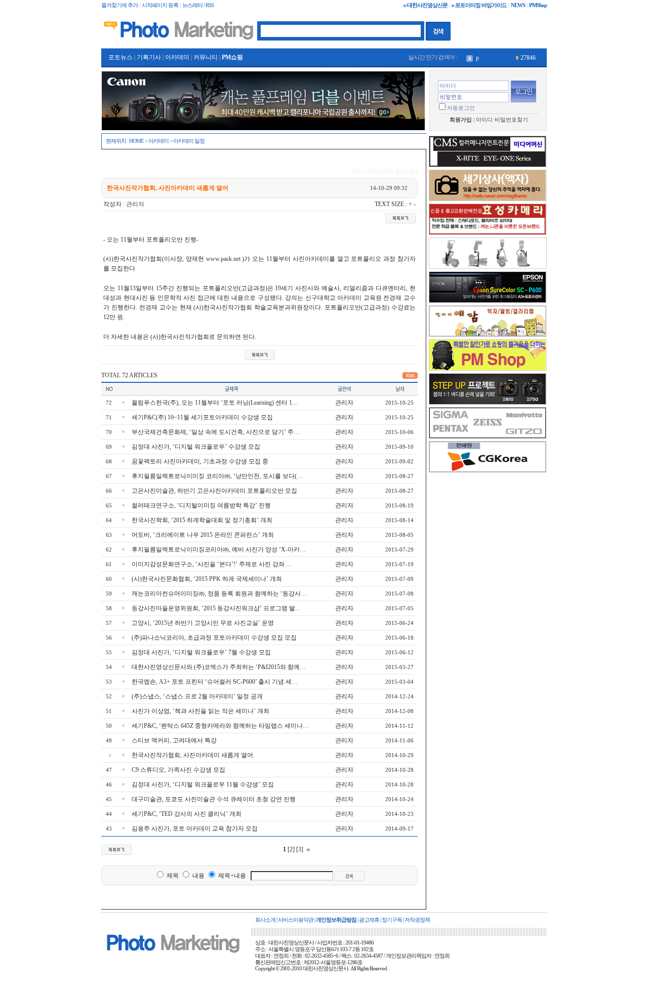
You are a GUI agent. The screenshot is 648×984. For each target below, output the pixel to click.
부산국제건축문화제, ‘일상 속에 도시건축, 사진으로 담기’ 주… (216, 432)
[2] (291, 849)
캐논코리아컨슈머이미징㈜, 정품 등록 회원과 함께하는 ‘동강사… (219, 593)
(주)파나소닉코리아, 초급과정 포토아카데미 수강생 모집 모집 (214, 637)
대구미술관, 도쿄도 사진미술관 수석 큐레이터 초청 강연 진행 (214, 799)
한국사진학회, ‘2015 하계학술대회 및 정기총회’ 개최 (202, 520)
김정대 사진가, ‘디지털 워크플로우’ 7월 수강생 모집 (201, 652)
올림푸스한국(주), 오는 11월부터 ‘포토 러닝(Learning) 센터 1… (215, 402)
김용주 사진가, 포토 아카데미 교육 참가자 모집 (195, 828)
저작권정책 (417, 920)
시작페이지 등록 (160, 5)
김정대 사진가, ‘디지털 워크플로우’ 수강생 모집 (196, 446)
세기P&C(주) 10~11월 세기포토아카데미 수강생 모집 (202, 417)
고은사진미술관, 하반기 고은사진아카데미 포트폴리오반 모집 (214, 490)
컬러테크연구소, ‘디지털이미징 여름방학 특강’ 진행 (201, 505)
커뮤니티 (205, 57)
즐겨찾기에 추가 (119, 5)
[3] (299, 849)
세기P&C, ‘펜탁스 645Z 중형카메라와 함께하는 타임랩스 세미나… (220, 725)
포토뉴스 (120, 57)
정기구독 (392, 920)
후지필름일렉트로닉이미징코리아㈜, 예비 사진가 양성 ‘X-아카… (219, 549)
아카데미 (177, 57)
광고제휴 (369, 920)
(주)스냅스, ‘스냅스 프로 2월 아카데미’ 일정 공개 (197, 696)
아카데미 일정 (189, 141)
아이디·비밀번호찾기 (502, 120)
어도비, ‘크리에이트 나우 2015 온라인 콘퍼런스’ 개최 (203, 534)
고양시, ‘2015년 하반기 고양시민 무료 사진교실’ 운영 (203, 622)
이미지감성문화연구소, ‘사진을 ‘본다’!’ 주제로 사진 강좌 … (212, 564)
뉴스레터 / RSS (198, 5)
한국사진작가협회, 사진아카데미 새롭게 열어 (192, 755)
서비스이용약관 (295, 920)
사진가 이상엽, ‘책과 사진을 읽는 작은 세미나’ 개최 (200, 711)
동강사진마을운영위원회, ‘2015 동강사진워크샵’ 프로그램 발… (216, 608)
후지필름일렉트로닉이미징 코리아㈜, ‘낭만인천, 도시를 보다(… (217, 476)
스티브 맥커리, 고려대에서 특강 (174, 740)
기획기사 (149, 57)
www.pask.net (223, 258)
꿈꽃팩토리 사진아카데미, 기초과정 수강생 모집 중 (200, 461)
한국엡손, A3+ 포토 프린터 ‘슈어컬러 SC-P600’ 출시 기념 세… (215, 681)
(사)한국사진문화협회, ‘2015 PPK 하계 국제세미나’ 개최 (207, 578)
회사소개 (265, 920)
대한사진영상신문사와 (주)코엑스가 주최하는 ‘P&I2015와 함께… (219, 667)
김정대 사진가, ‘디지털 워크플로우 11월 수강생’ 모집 (203, 784)
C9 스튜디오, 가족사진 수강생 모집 (178, 769)
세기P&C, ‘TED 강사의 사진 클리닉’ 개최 (186, 813)
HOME (136, 141)
